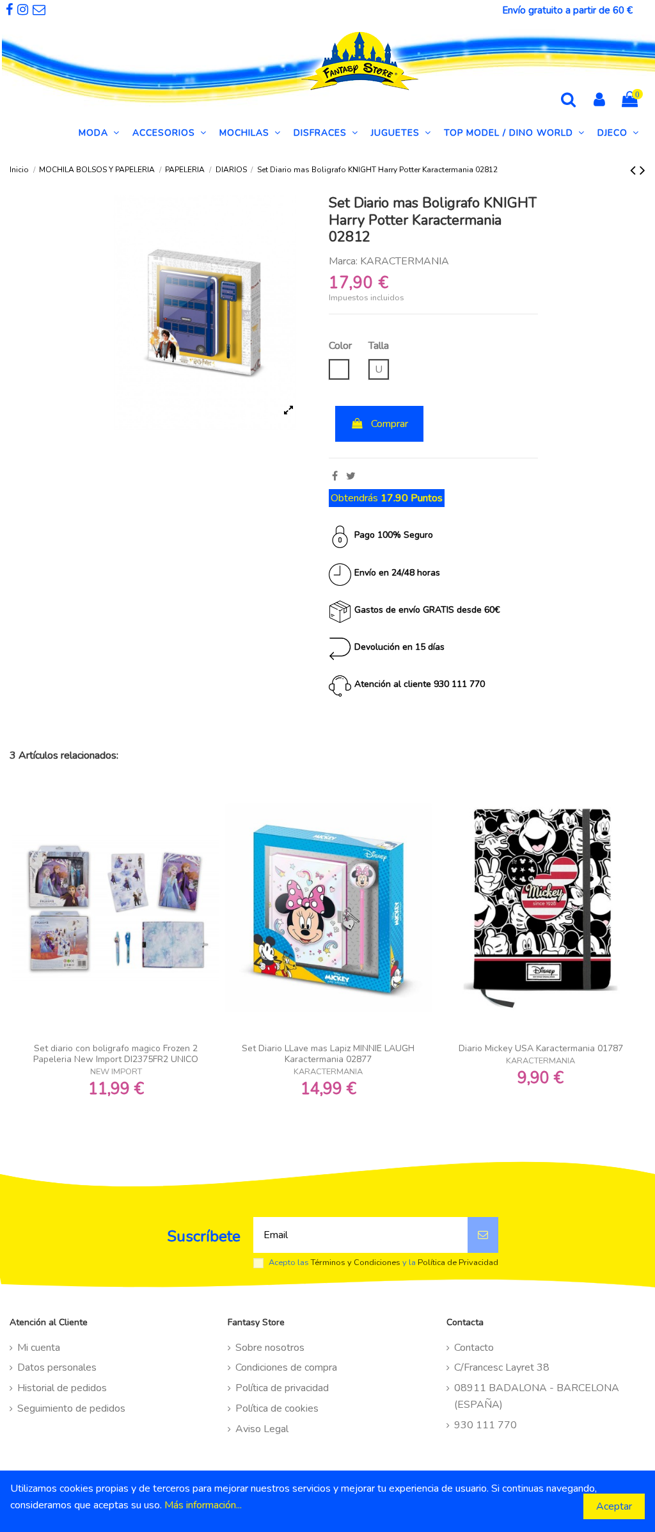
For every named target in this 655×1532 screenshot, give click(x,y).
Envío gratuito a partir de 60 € (567, 10)
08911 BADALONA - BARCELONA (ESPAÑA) (536, 1396)
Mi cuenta (38, 1348)
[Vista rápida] (116, 1032)
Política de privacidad (282, 1388)
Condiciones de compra (286, 1367)
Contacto (474, 1348)
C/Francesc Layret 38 (501, 1367)
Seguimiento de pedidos (71, 1408)
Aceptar (614, 1506)
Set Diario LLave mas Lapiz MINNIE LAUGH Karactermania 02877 (328, 1053)
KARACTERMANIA (404, 261)
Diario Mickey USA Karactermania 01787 (541, 1048)
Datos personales (57, 1367)
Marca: (343, 261)
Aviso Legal (261, 1429)
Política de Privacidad (458, 1262)
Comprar (389, 424)
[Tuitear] (351, 476)
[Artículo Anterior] (635, 170)
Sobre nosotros (269, 1348)
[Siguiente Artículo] (642, 170)
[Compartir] (335, 476)
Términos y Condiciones (355, 1262)
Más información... (203, 1505)
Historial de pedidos (62, 1388)
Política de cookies (277, 1408)
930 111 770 (485, 1425)
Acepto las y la (383, 1263)
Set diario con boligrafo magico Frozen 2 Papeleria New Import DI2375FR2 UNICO (115, 1053)
